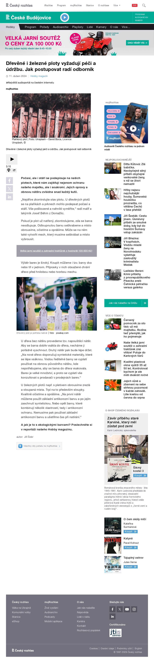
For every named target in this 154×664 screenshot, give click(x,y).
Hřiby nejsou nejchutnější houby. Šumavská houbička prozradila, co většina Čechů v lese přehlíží (135, 199)
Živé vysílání (113, 133)
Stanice (90, 5)
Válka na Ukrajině (21, 607)
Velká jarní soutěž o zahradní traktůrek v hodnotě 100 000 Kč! (56, 250)
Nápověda (82, 612)
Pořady (44, 27)
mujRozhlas (76, 5)
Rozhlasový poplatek (88, 630)
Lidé (90, 27)
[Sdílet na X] (9, 188)
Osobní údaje (107, 648)
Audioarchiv (141, 17)
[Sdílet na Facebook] (9, 180)
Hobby (10, 27)
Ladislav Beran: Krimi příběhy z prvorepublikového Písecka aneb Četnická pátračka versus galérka (137, 279)
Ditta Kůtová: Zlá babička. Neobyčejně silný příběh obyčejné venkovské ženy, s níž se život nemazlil (135, 174)
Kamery (139, 20)
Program (61, 5)
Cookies (94, 648)
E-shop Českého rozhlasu (123, 410)
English (138, 648)
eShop (15, 621)
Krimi (110, 116)
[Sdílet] (14, 170)
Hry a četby (112, 111)
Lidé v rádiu (83, 616)
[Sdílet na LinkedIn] (9, 196)
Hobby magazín (39, 76)
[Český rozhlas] (19, 5)
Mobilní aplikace (53, 621)
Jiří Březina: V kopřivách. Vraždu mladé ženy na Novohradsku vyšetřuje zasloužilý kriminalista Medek (132, 251)
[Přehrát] (11, 159)
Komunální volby (21, 612)
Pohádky (111, 122)
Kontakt (81, 625)
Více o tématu (114, 315)
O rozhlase (103, 5)
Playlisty (77, 27)
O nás (114, 27)
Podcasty (50, 616)
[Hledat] (144, 5)
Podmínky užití (124, 648)
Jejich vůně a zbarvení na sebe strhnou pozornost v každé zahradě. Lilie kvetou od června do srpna (136, 389)
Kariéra (81, 621)
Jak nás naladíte (86, 607)
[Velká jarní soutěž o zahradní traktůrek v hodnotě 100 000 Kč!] (77, 42)
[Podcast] (8, 170)
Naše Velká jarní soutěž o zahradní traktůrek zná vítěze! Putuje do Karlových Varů (135, 349)
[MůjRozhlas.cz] (12, 89)
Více (126, 27)
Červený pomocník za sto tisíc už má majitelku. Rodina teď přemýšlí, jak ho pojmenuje (135, 328)
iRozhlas (48, 5)
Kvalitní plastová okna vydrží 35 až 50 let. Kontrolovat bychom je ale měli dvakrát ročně (136, 368)
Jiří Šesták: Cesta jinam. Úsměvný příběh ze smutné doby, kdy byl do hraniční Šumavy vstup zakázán (135, 224)
